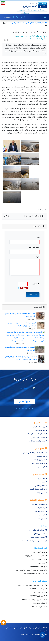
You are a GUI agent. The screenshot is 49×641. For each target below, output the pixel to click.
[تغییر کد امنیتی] (19, 288)
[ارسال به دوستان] (8, 40)
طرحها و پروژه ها (39, 459)
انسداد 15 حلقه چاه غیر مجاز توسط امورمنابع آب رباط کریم (20, 349)
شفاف (43, 482)
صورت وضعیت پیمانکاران (37, 441)
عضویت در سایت (39, 430)
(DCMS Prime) (34, 634)
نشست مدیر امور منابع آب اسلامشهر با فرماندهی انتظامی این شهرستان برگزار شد (21, 358)
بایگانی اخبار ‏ (30, 22)
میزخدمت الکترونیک (38, 426)
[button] (32, 408)
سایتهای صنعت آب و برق (36, 537)
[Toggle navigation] (45, 17)
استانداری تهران (39, 533)
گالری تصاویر (41, 466)
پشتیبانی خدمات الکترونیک (36, 434)
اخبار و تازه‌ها (41, 456)
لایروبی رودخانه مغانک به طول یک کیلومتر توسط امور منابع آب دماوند (22, 324)
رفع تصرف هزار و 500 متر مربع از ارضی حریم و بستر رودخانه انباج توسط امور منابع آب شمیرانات (15, 336)
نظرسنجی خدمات (39, 511)
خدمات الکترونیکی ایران (37, 530)
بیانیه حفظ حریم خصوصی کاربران (34, 452)
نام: (38, 237)
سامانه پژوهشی (40, 485)
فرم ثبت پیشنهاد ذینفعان (37, 489)
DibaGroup (25, 634)
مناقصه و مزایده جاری (38, 437)
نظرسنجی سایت (40, 515)
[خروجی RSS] (5, 40)
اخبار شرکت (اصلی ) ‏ (17, 22)
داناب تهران (41, 478)
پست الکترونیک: (33, 247)
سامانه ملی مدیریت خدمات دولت (33, 540)
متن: (37, 256)
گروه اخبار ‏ (39, 22)
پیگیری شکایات (40, 518)
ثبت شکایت (41, 507)
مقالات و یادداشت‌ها (38, 463)
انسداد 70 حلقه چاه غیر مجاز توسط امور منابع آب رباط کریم (20, 315)
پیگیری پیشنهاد (40, 492)
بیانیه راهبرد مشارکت (38, 504)
